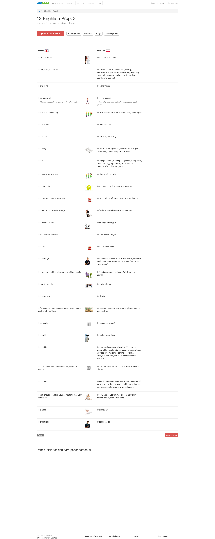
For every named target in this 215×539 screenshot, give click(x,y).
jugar (99, 34)
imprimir (88, 34)
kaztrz (73, 23)
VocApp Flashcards (44, 535)
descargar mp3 (74, 34)
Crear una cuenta (157, 3)
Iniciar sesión (173, 3)
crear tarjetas (57, 3)
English (40, 435)
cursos (69, 3)
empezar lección (51, 33)
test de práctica (112, 34)
